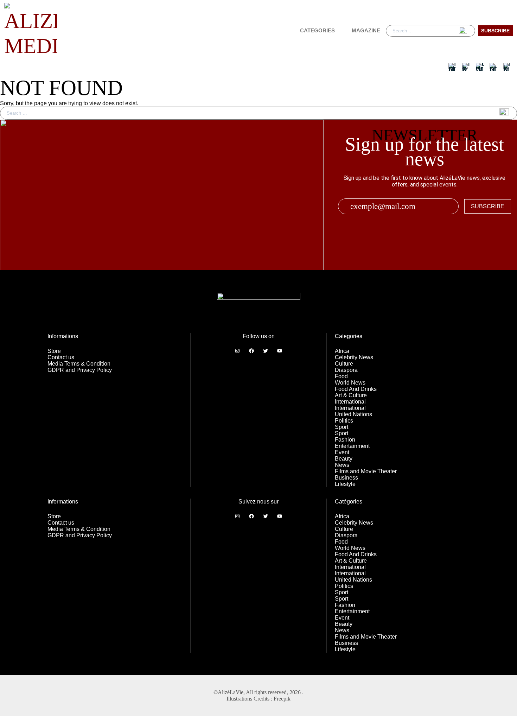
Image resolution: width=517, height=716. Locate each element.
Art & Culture (351, 395)
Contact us (60, 357)
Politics (344, 421)
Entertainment (352, 446)
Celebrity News (354, 357)
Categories (317, 30)
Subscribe (495, 30)
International (350, 402)
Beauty (343, 459)
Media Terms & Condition (78, 364)
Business (346, 478)
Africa (342, 351)
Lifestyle (345, 484)
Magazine (366, 30)
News (342, 465)
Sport (341, 427)
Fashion (345, 440)
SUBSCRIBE (487, 206)
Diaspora (346, 370)
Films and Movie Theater (366, 471)
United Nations (353, 414)
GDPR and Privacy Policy (79, 370)
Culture (344, 364)
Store (54, 351)
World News (350, 383)
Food (341, 376)
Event (342, 452)
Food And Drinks (356, 389)
